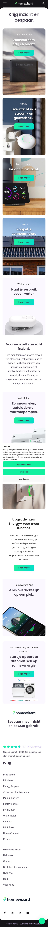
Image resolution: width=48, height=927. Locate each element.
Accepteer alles (24, 464)
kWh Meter (9, 809)
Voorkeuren (24, 479)
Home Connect (11, 833)
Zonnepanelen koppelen (16, 792)
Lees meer (24, 52)
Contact (7, 861)
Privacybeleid (12, 923)
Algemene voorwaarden (31, 923)
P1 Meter (8, 780)
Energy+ (7, 821)
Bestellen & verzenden (15, 867)
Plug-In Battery (11, 798)
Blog (5, 878)
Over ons (8, 872)
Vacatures (8, 884)
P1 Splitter (8, 827)
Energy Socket (10, 803)
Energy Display (11, 786)
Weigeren (24, 471)
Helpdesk (8, 855)
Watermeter (9, 815)
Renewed (8, 839)
